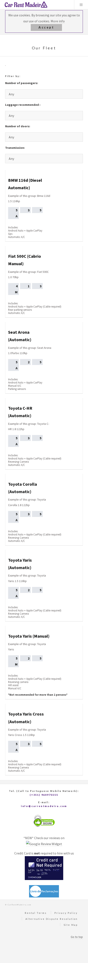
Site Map (71, 924)
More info (58, 21)
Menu (81, 4)
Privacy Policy (66, 912)
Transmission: (15, 148)
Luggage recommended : (22, 105)
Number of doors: (17, 126)
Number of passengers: (21, 83)
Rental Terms (36, 912)
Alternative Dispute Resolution (51, 918)
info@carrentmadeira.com (44, 806)
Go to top (77, 937)
